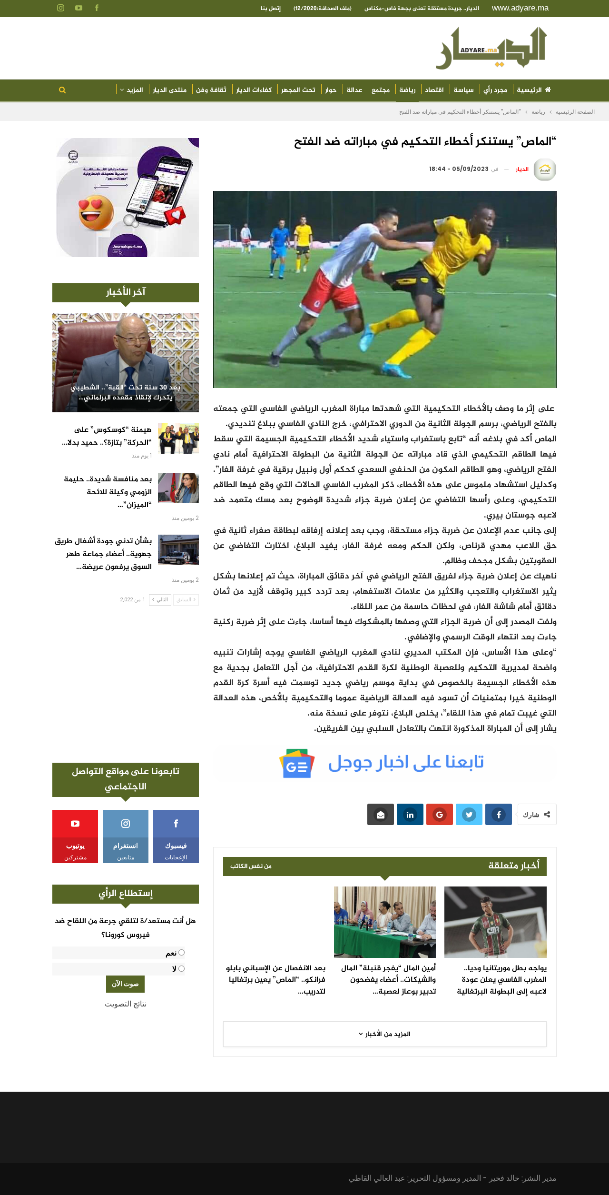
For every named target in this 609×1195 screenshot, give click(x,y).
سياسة (463, 90)
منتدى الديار (170, 90)
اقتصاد (434, 90)
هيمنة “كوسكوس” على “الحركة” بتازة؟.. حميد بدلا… (107, 436)
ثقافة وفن (211, 90)
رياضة (407, 90)
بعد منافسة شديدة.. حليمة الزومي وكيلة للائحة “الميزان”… (108, 492)
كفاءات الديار (254, 90)
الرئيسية (529, 90)
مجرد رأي (495, 90)
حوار (331, 90)
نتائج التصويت (126, 1003)
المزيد (135, 90)
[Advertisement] (125, 684)
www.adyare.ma (520, 7)
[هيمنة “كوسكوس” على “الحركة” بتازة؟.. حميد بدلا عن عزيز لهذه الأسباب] (178, 438)
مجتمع (381, 90)
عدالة (354, 90)
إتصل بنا (271, 8)
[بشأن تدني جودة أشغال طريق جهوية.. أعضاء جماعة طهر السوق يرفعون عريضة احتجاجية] (178, 550)
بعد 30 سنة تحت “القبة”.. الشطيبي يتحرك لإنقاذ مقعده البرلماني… (125, 393)
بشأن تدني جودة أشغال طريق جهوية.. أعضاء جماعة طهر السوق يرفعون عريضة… (103, 554)
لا (174, 969)
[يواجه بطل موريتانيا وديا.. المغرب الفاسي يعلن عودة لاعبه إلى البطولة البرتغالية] (495, 922)
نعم (171, 952)
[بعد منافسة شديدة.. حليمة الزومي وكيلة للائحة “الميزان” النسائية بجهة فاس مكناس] (178, 488)
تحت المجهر (298, 90)
